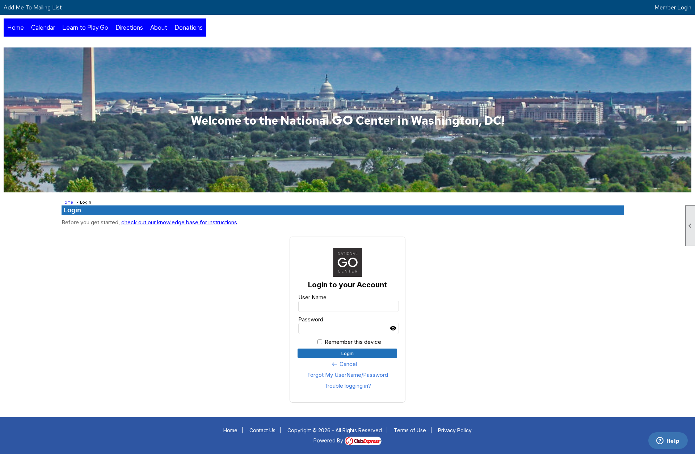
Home (15, 28)
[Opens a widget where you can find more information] (668, 441)
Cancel (344, 364)
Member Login (672, 7)
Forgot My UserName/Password (347, 374)
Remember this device (353, 341)
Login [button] (347, 353)
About (158, 28)
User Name (312, 297)
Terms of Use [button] (410, 430)
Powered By (329, 440)
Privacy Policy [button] (455, 430)
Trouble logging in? (347, 385)
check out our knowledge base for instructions (179, 222)
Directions (129, 28)
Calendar (43, 28)
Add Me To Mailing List (33, 7)
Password (310, 319)
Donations (188, 28)
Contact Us (262, 430)
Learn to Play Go (85, 28)
